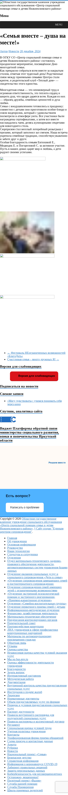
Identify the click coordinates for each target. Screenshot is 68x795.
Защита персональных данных (26, 770)
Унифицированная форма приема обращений (35, 737)
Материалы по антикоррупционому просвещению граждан (29, 638)
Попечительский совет (21, 623)
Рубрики (12, 747)
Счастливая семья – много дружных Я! (33, 359)
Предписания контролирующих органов (32, 619)
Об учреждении (17, 541)
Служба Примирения (20, 787)
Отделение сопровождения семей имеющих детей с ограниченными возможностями (34, 589)
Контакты (13, 734)
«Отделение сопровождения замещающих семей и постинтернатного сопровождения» (37, 582)
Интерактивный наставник (24, 675)
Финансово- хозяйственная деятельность (32, 613)
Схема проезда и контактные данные (30, 741)
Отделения (14, 557)
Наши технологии (18, 551)
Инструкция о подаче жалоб (24, 692)
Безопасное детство (19, 757)
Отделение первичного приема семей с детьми (36, 606)
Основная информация (21, 544)
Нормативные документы (23, 698)
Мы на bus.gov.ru (17, 659)
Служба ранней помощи (22, 783)
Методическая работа (20, 678)
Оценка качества (17, 649)
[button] (59, 24)
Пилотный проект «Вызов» (24, 780)
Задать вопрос (16, 672)
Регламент (13, 724)
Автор (4, 51)
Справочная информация (22, 760)
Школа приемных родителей (25, 790)
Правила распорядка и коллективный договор (35, 721)
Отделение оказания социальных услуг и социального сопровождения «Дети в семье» (35, 575)
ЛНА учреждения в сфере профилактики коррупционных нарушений (32, 631)
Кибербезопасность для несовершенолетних (34, 774)
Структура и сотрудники (22, 554)
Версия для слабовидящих (36, 375)
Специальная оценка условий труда (29, 728)
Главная (12, 538)
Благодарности (16, 669)
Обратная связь (16, 642)
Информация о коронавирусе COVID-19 (32, 764)
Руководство (15, 547)
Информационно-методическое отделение (33, 610)
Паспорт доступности (20, 711)
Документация (16, 682)
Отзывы (12, 646)
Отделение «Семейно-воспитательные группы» (37, 603)
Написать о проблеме (24, 507)
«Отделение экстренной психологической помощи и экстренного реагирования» (33, 595)
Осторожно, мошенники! (22, 777)
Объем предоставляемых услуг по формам (33, 701)
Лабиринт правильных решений (27, 767)
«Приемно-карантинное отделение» (29, 600)
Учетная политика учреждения (26, 731)
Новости (14, 51)
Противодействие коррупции (25, 626)
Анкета (11, 744)
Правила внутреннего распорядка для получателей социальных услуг (30, 716)
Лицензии (13, 695)
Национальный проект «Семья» (27, 754)
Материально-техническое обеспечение (31, 616)
